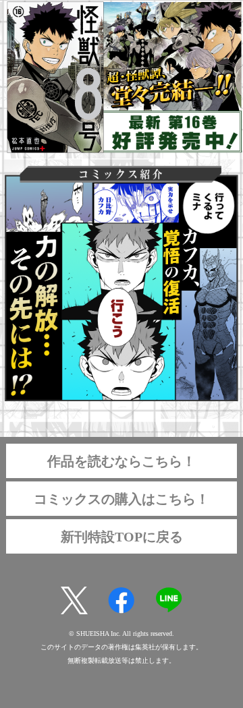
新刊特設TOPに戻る (122, 536)
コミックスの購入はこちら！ (121, 499)
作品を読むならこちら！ (121, 461)
